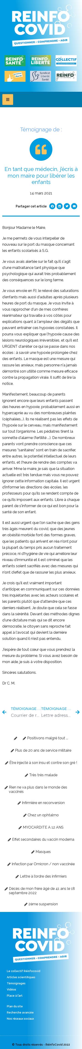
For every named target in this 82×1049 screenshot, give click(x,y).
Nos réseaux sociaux (20, 1018)
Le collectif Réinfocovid (23, 971)
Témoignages (16, 983)
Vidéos (11, 989)
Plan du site (15, 1006)
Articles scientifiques (21, 977)
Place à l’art (15, 995)
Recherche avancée (20, 1012)
